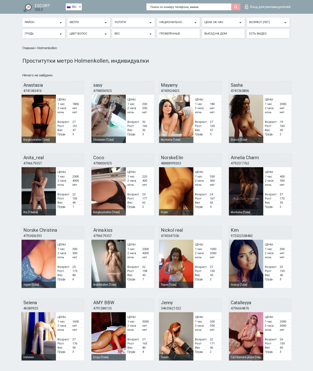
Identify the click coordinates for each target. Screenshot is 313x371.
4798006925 (102, 91)
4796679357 (32, 163)
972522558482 (242, 236)
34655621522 (171, 308)
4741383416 (32, 91)
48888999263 (171, 163)
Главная (28, 48)
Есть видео (258, 33)
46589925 (30, 308)
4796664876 (240, 308)
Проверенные (169, 33)
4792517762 (240, 163)
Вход (270, 7)
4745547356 (170, 236)
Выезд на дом (215, 33)
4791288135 (102, 308)
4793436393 (32, 236)
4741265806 (240, 91)
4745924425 (170, 91)
